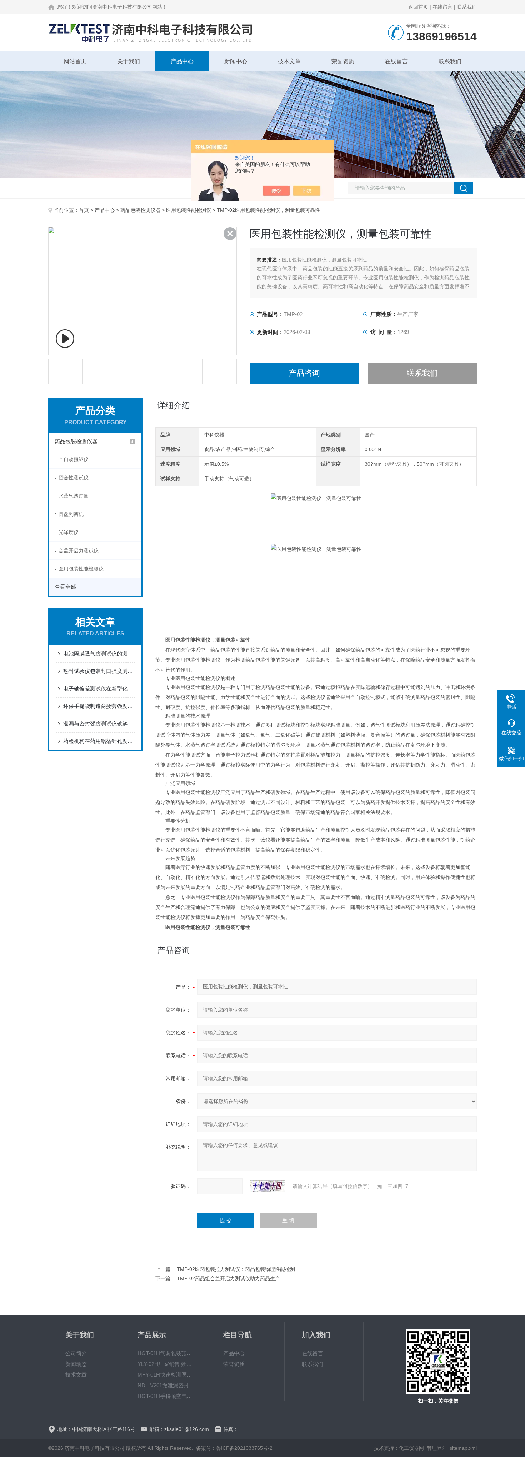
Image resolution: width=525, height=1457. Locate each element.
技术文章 (289, 61)
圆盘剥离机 (71, 514)
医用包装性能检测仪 (188, 210)
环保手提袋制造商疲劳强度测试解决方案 (99, 706)
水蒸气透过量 (74, 496)
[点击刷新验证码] (267, 1186)
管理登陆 (437, 1448)
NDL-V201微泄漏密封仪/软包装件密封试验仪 (166, 1385)
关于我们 (128, 61)
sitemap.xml (463, 1448)
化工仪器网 (411, 1448)
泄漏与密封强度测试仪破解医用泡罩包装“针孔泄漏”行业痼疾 (99, 723)
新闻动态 (76, 1364)
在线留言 (442, 7)
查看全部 (65, 587)
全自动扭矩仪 (74, 459)
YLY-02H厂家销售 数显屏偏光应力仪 (166, 1364)
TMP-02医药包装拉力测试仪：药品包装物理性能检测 (236, 1269)
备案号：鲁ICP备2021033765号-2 (234, 1448)
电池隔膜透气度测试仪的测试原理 (99, 653)
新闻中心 (235, 61)
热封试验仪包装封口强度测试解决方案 (99, 671)
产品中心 (182, 61)
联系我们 (467, 7)
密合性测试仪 (74, 477)
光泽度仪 (69, 532)
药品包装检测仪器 (140, 210)
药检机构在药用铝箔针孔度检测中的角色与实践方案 (99, 741)
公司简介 (76, 1353)
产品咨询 (304, 373)
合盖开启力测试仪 (79, 550)
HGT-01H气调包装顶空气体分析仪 (166, 1353)
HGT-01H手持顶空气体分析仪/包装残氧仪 (166, 1396)
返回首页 (418, 7)
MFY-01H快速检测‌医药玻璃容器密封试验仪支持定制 (166, 1375)
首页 (84, 210)
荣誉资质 (342, 61)
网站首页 (75, 61)
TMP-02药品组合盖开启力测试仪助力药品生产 (228, 1278)
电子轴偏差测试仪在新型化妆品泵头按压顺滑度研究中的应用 (99, 688)
